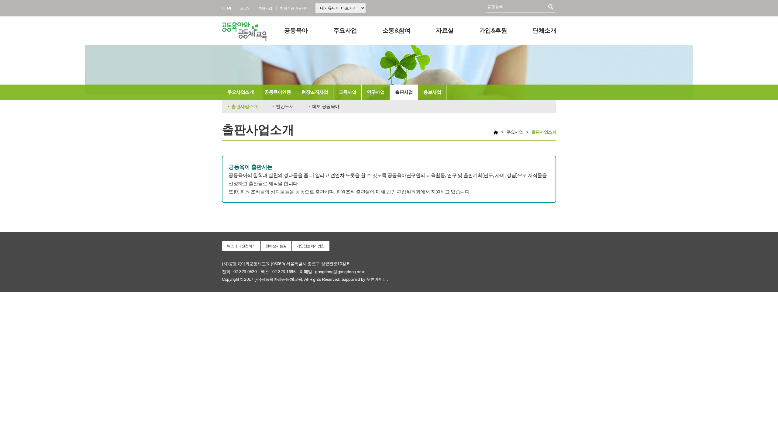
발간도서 (285, 106)
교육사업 (347, 92)
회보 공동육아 (325, 106)
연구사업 (375, 92)
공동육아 (296, 30)
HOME (227, 8)
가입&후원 (493, 30)
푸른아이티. (377, 279)
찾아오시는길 (276, 246)
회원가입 (265, 8)
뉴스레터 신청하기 (241, 246)
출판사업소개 (244, 106)
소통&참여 (397, 30)
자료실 (445, 30)
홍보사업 (432, 92)
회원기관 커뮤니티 (294, 8)
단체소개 (544, 30)
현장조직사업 (314, 92)
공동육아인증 (277, 92)
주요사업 (345, 30)
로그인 (245, 8)
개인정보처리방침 (311, 246)
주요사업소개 (240, 92)
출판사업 (404, 92)
